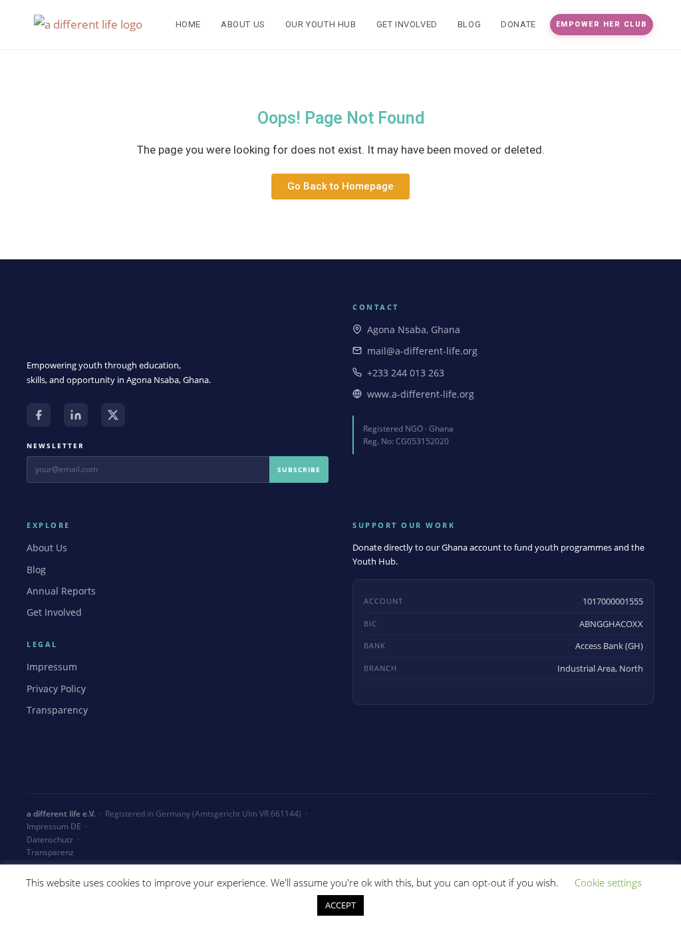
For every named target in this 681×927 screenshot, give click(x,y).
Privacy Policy (56, 688)
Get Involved (54, 612)
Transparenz (50, 852)
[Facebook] (39, 415)
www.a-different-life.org (420, 394)
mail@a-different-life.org (422, 350)
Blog (36, 569)
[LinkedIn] (76, 415)
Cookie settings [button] (608, 882)
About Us (47, 547)
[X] (113, 415)
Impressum (52, 666)
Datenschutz (50, 839)
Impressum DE (54, 826)
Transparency (57, 710)
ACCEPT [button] (340, 905)
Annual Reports (61, 591)
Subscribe (299, 469)
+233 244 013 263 (405, 372)
